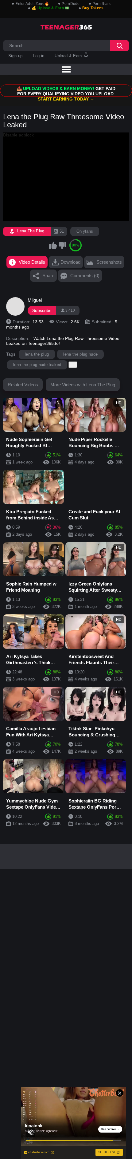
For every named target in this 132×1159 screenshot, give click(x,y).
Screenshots (109, 262)
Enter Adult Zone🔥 (32, 4)
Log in (38, 55)
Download (70, 262)
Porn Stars (101, 4)
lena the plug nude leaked (37, 364)
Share (48, 275)
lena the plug (37, 354)
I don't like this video (62, 245)
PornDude (71, 4)
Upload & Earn (69, 55)
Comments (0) (84, 275)
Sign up (15, 55)
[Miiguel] (15, 306)
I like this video (53, 245)
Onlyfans (84, 231)
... (73, 364)
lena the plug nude (80, 354)
